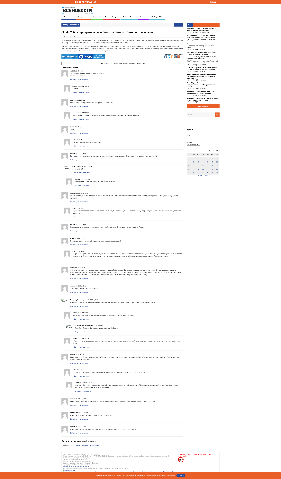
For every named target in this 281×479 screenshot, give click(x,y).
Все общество (201, 39)
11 (189, 165)
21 (203, 169)
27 (198, 173)
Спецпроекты (83, 17)
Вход (213, 2)
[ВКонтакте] (165, 56)
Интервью (97, 17)
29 (208, 173)
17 (217, 165)
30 (212, 173)
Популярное (198, 25)
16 (212, 165)
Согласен (180, 475)
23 (212, 169)
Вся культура (211, 39)
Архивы (189, 142)
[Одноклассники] (172, 56)
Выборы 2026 (157, 17)
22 (208, 169)
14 (203, 165)
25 (189, 173)
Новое (190, 25)
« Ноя (200, 175)
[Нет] (278, 476)
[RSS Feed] (66, 2)
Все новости (68, 17)
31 (217, 173)
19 (194, 169)
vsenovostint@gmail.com (81, 466)
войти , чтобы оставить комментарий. (85, 446)
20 (198, 169)
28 (203, 173)
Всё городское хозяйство (205, 56)
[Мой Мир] (175, 56)
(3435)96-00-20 (67, 466)
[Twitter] (169, 56)
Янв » (206, 175)
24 (217, 169)
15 (208, 165)
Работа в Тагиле (129, 17)
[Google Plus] (178, 56)
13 (198, 165)
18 (189, 169)
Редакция (143, 17)
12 (194, 165)
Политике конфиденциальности (152, 472)
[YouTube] (69, 2)
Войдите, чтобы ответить (79, 79)
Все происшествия (71, 25)
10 (217, 162)
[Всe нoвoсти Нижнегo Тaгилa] (77, 14)
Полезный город (111, 17)
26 (194, 173)
